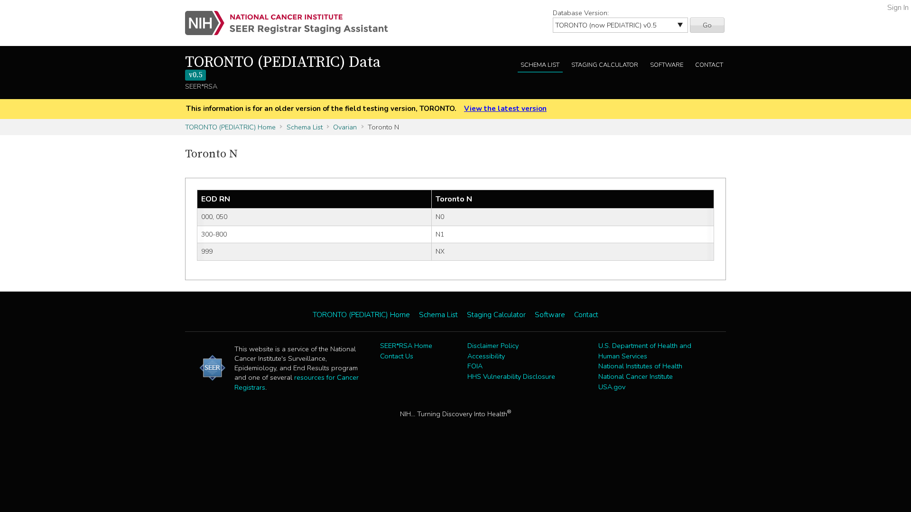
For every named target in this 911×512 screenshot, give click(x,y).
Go (707, 25)
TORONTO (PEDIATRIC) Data (283, 66)
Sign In (898, 7)
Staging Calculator (604, 65)
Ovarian (345, 127)
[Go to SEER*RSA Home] (292, 23)
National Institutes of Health (640, 366)
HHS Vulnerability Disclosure (511, 376)
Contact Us (396, 356)
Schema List (540, 65)
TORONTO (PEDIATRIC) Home (230, 127)
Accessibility (486, 356)
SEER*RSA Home (406, 345)
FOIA (475, 366)
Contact (709, 65)
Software (666, 65)
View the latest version (505, 108)
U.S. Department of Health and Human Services (644, 351)
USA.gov (611, 387)
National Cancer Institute (635, 376)
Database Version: (581, 13)
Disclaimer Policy (493, 345)
